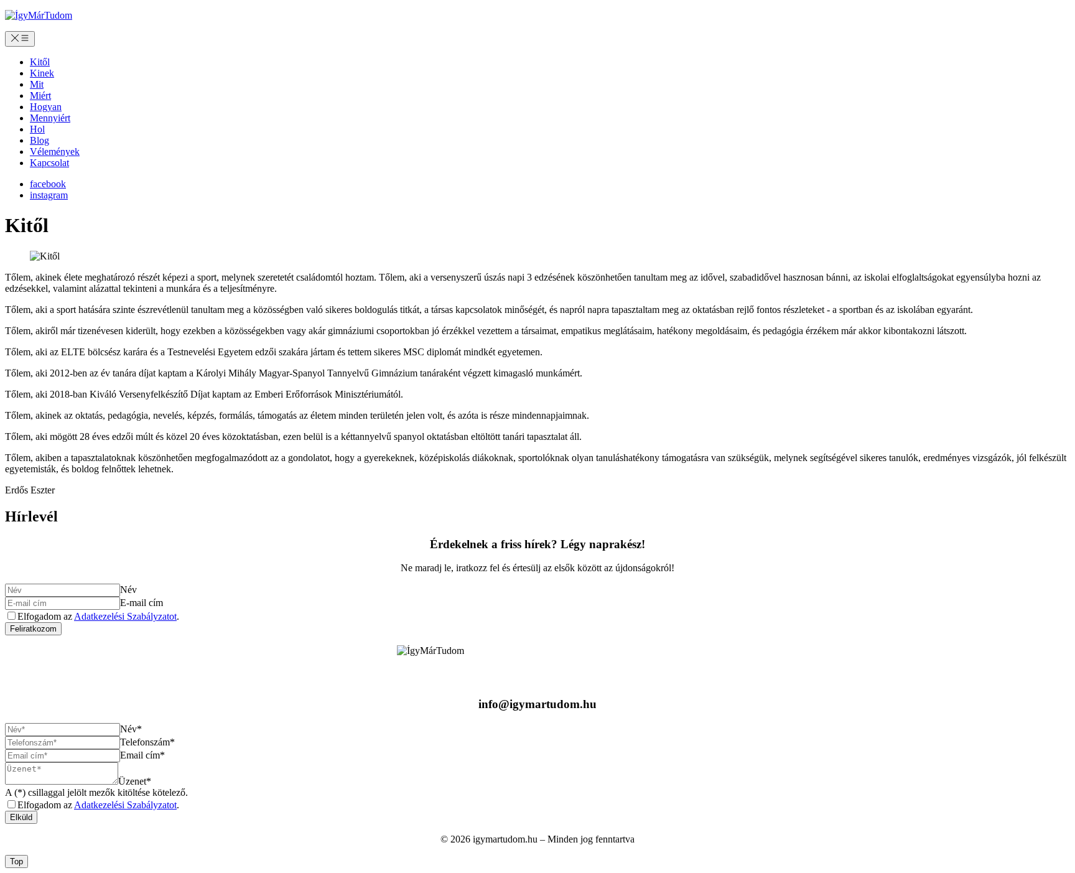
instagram (49, 195)
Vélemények (55, 151)
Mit (37, 84)
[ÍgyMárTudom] (38, 15)
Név (128, 589)
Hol (37, 129)
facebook (48, 184)
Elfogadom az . (98, 616)
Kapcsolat (49, 162)
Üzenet (134, 781)
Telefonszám (147, 742)
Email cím (142, 755)
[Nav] (20, 39)
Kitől (40, 62)
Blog (39, 140)
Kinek (42, 73)
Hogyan (46, 106)
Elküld (21, 817)
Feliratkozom (33, 628)
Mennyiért (50, 118)
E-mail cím (141, 602)
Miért (40, 95)
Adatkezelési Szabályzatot (125, 616)
